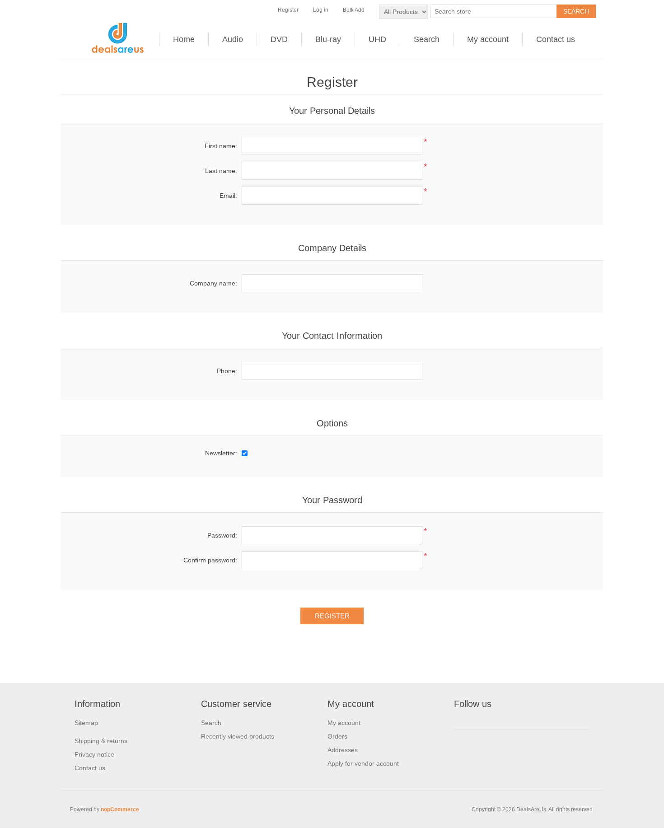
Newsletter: (221, 453)
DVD (279, 39)
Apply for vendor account (363, 763)
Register (288, 10)
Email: (228, 195)
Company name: (213, 283)
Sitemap (86, 722)
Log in (320, 10)
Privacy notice (94, 754)
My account (488, 39)
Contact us (555, 39)
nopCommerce (120, 809)
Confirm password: (210, 560)
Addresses (342, 749)
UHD (377, 39)
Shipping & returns (101, 740)
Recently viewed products (237, 736)
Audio (232, 39)
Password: (222, 535)
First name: (221, 146)
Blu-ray (328, 39)
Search (427, 39)
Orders (337, 736)
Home (184, 39)
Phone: (227, 370)
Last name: (221, 170)
